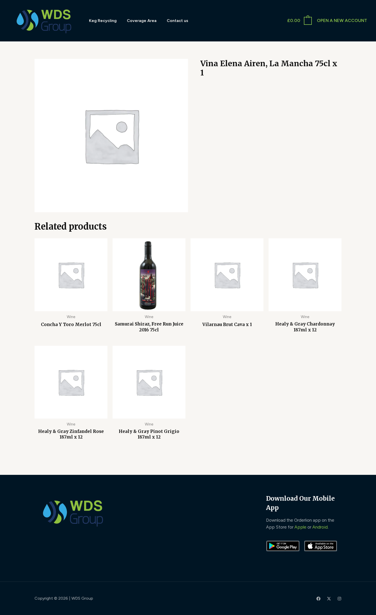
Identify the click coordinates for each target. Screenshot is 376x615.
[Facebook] (318, 599)
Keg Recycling (103, 20)
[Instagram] (339, 599)
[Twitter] (329, 599)
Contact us (177, 20)
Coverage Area (142, 20)
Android (320, 527)
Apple (300, 527)
